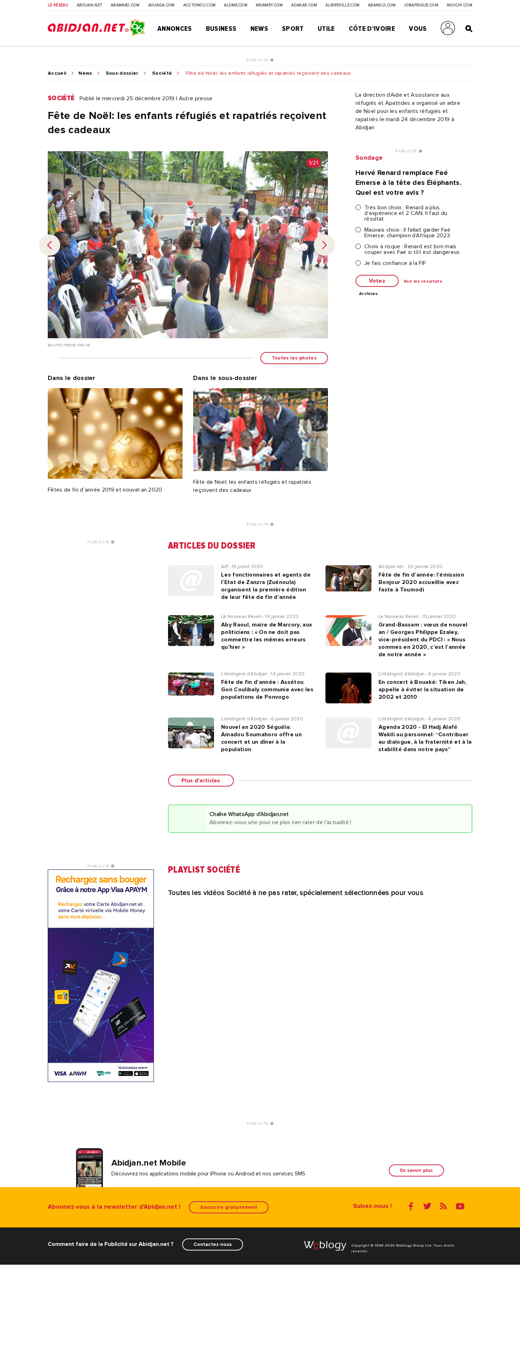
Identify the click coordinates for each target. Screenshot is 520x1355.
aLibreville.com (342, 5)
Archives (368, 294)
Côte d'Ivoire (372, 28)
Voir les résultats (423, 281)
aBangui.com (382, 5)
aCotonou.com (199, 5)
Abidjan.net (90, 5)
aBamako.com (125, 5)
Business (221, 28)
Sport (293, 28)
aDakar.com (304, 5)
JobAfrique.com (421, 5)
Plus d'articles (200, 780)
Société (162, 73)
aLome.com (235, 5)
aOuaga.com (161, 5)
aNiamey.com (269, 5)
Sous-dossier (122, 73)
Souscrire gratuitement (228, 1207)
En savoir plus (416, 1170)
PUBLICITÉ (258, 60)
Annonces (174, 28)
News (259, 28)
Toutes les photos (294, 358)
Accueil (57, 73)
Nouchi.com (459, 5)
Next (324, 245)
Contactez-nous (212, 1244)
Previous (49, 245)
